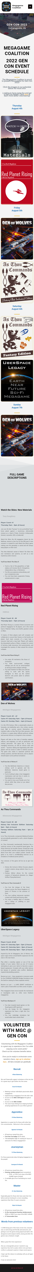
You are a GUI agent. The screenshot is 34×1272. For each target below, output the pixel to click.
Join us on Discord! (17, 1268)
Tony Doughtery (9, 516)
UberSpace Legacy (10, 929)
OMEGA (6, 612)
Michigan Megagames (12, 710)
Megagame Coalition (17, 6)
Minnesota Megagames (12, 816)
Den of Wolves (8, 703)
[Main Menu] (30, 6)
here (26, 94)
